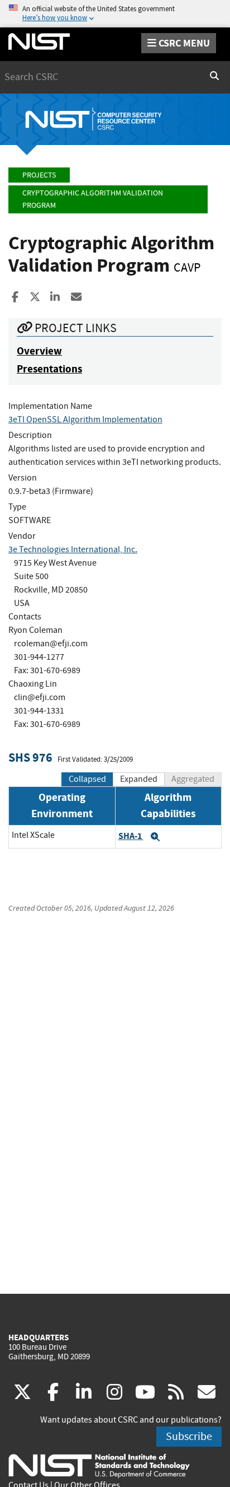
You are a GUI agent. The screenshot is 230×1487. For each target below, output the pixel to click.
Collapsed (87, 779)
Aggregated (192, 779)
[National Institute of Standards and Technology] (99, 1465)
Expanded (138, 779)
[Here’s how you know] (115, 13)
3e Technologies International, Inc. (72, 549)
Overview (39, 351)
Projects (39, 175)
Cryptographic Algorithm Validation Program (92, 199)
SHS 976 (30, 757)
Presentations (49, 369)
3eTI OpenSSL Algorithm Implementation (85, 419)
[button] (155, 836)
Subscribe (189, 1436)
